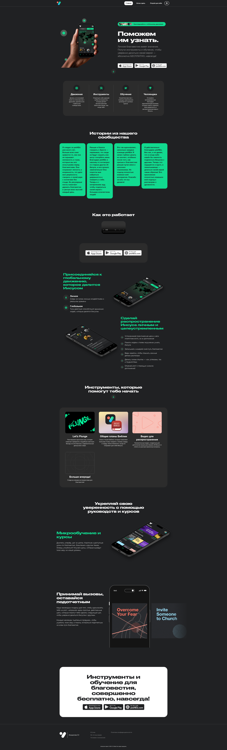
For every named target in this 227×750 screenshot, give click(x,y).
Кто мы (93, 732)
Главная (128, 3)
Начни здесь (140, 3)
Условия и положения (98, 737)
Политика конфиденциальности (121, 732)
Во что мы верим (96, 735)
